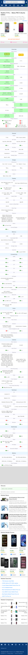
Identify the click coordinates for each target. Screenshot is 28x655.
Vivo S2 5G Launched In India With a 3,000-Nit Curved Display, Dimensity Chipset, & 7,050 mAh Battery (18, 523)
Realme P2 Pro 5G (14, 548)
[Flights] (10, 5)
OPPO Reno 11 (13, 569)
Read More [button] (25, 20)
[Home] (2, 5)
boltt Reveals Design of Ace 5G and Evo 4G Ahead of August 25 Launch (17, 515)
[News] (6, 5)
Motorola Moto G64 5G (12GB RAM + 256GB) (22, 548)
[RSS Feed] (22, 644)
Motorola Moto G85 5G (4, 548)
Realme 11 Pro (4, 33)
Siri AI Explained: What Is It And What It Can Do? (16, 498)
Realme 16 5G (3, 569)
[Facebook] (5, 644)
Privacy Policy (10, 653)
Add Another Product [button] (14, 39)
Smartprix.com (12, 651)
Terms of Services (19, 653)
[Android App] (26, 644)
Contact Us (3, 653)
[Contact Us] (1, 644)
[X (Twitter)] (8, 644)
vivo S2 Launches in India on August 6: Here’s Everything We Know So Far (18, 506)
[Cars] (22, 5)
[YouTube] (12, 644)
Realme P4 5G (22, 569)
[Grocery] (26, 5)
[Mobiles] (14, 5)
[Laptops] (18, 5)
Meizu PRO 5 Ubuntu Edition (21, 33)
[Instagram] (15, 644)
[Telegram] (19, 644)
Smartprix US (3, 648)
